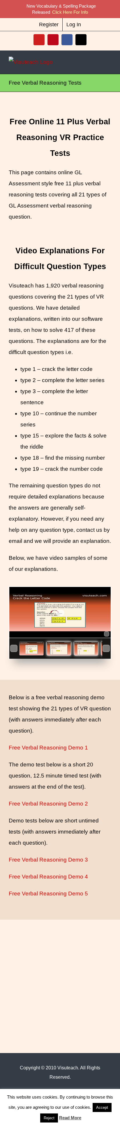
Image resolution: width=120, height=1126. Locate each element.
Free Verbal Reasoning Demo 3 (48, 860)
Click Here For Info (70, 12)
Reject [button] (49, 1118)
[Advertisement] (52, 968)
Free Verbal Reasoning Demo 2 (48, 804)
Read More (70, 1117)
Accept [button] (102, 1107)
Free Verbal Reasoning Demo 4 (48, 877)
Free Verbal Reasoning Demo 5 (48, 893)
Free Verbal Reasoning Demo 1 (48, 748)
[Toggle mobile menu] (109, 62)
